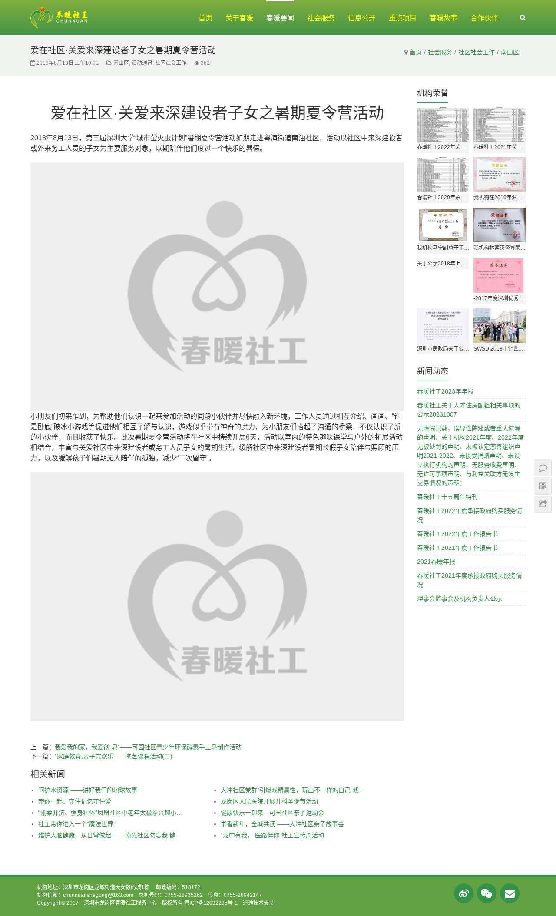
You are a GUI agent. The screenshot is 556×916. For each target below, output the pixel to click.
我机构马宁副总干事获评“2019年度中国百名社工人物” (443, 248)
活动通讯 (142, 63)
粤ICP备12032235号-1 (211, 903)
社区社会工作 (476, 52)
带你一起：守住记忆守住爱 (74, 801)
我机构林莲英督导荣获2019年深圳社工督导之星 (499, 248)
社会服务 (321, 18)
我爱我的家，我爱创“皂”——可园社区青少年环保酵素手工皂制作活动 (148, 747)
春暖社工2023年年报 (445, 391)
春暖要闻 (280, 18)
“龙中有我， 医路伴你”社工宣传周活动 (272, 835)
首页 (205, 18)
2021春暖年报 (436, 561)
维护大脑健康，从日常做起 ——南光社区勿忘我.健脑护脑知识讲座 (111, 835)
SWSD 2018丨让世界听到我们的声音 (499, 349)
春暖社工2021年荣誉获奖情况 (499, 147)
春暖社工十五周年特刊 (447, 496)
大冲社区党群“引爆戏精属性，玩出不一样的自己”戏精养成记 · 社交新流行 (294, 790)
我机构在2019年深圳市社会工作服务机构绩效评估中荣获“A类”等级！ (499, 198)
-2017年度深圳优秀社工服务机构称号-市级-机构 (499, 298)
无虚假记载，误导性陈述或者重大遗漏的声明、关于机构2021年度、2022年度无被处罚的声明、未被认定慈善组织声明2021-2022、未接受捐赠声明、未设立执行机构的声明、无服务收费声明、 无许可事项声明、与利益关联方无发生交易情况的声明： (470, 455)
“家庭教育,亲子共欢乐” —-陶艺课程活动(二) (113, 756)
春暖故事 (443, 18)
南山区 (510, 52)
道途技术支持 (258, 903)
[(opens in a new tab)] (499, 325)
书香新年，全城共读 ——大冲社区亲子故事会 (282, 823)
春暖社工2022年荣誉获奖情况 (443, 147)
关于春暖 (239, 18)
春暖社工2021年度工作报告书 (457, 547)
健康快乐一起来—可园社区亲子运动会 (272, 812)
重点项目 (403, 18)
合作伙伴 (484, 18)
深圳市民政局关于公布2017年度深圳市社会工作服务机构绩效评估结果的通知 (443, 349)
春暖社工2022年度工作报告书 (457, 533)
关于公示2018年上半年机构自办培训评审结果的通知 (443, 264)
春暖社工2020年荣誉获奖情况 (443, 198)
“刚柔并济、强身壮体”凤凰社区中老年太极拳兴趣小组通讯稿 (111, 812)
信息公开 (362, 18)
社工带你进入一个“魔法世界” (77, 823)
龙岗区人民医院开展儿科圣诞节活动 (269, 801)
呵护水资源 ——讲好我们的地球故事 (87, 790)
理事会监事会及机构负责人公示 (459, 598)
